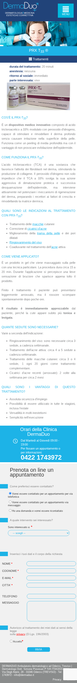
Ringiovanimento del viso (25, 242)
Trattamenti (40, 59)
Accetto (17, 641)
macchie (37, 224)
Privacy (57, 679)
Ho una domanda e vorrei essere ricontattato (37, 510)
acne (54, 247)
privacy (20, 634)
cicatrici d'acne (37, 228)
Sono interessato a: (19, 527)
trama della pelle (48, 233)
